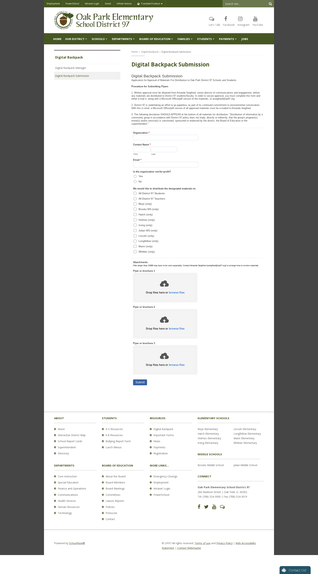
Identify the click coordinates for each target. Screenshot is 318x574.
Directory (63, 453)
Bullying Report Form (118, 441)
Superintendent (67, 447)
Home (134, 51)
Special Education (68, 482)
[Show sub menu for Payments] (236, 38)
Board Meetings (115, 488)
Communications (68, 494)
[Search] (270, 3)
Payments (159, 447)
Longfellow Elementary (247, 433)
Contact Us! (297, 570)
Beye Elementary (208, 429)
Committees (113, 494)
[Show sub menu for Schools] (106, 38)
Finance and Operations (72, 488)
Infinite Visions (124, 3)
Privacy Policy (224, 543)
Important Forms (163, 435)
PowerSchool (72, 3)
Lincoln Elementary (245, 429)
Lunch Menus (114, 447)
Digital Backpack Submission (72, 76)
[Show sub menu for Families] (191, 38)
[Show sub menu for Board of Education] (172, 38)
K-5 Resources (114, 429)
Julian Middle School (245, 465)
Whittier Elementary (245, 443)
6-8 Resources (114, 435)
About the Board (116, 476)
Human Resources (69, 507)
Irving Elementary (208, 443)
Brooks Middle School (211, 465)
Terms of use (203, 543)
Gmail (108, 3)
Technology (65, 513)
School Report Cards (70, 441)
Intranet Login (92, 3)
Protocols (111, 513)
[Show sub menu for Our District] (86, 38)
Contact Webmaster (189, 548)
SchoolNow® (77, 543)
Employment (53, 3)
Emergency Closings (165, 476)
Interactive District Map (72, 435)
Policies (110, 507)
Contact (110, 519)
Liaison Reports (115, 501)
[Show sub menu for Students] (213, 38)
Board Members (115, 482)
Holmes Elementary (209, 438)
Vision (61, 429)
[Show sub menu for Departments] (134, 38)
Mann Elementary (244, 438)
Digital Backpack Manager (70, 68)
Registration (160, 453)
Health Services (67, 501)
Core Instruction (67, 476)
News (156, 441)
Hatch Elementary (208, 433)
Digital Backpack (149, 51)
